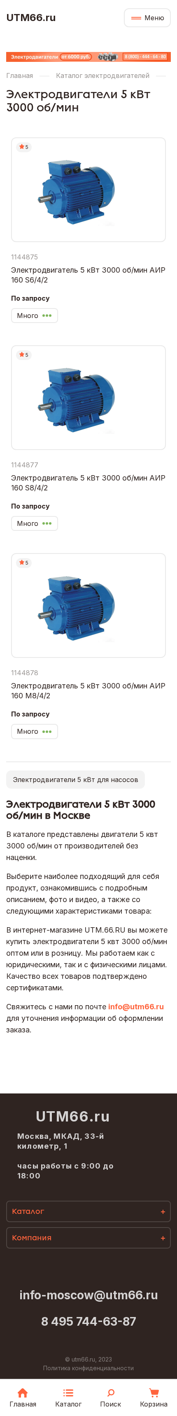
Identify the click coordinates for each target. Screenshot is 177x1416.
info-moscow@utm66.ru (88, 1295)
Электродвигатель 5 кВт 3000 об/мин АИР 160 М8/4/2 (88, 690)
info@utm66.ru (136, 1006)
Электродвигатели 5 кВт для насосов (75, 779)
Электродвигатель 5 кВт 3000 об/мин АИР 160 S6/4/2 (88, 275)
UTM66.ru (31, 18)
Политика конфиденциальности (88, 1367)
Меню (154, 18)
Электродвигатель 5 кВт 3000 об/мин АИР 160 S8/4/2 (88, 483)
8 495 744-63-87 (88, 1322)
